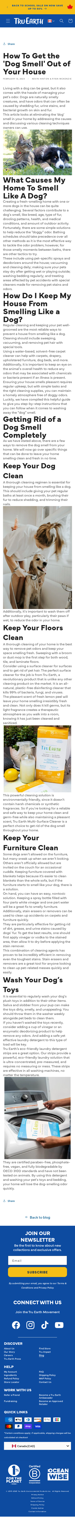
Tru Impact (45, 1351)
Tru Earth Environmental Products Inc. (34, 1491)
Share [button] (11, 44)
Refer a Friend (12, 1394)
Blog (41, 1355)
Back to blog (40, 1217)
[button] (8, 20)
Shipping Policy (47, 1375)
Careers (8, 1355)
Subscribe (37, 1272)
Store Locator (11, 1382)
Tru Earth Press (12, 1358)
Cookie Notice (37, 1508)
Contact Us (45, 1382)
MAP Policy (45, 1378)
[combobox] (37, 1446)
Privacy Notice (37, 1494)
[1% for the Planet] (13, 1474)
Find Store (45, 1348)
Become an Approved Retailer (51, 1402)
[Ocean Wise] (58, 1474)
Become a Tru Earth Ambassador (50, 1396)
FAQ (41, 1371)
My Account (10, 1371)
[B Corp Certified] (35, 1474)
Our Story (9, 1351)
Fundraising (10, 1401)
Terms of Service (37, 1501)
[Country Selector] (51, 21)
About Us (9, 1348)
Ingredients (10, 1375)
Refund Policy (11, 1378)
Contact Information (37, 1511)
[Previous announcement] (7, 7)
